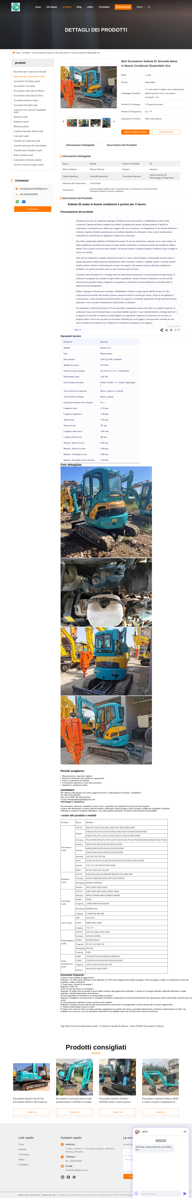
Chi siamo (51, 7)
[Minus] (185, 1131)
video (90, 7)
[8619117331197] (74, 1178)
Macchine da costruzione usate (81, 1026)
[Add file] (136, 1193)
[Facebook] (68, 1178)
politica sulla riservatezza (29, 1195)
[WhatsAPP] (17, 201)
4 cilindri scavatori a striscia (113, 1026)
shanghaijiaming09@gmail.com (35, 189)
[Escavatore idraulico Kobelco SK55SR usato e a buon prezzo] (117, 1077)
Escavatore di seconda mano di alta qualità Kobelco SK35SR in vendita (74, 1100)
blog (79, 7)
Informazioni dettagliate (80, 145)
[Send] (185, 1193)
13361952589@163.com (77, 1170)
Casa (38, 7)
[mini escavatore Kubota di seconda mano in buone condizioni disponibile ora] (89, 87)
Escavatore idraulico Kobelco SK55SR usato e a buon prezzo (115, 1100)
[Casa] (15, 7)
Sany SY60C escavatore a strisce (147, 1026)
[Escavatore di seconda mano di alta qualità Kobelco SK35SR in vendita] (74, 1077)
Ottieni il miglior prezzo (135, 132)
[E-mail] (24, 201)
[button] (17, 1084)
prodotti (67, 7)
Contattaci (104, 7)
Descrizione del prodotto (122, 145)
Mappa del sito (49, 1195)
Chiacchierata (123, 7)
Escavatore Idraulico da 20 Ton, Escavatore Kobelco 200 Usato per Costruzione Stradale (30, 1100)
